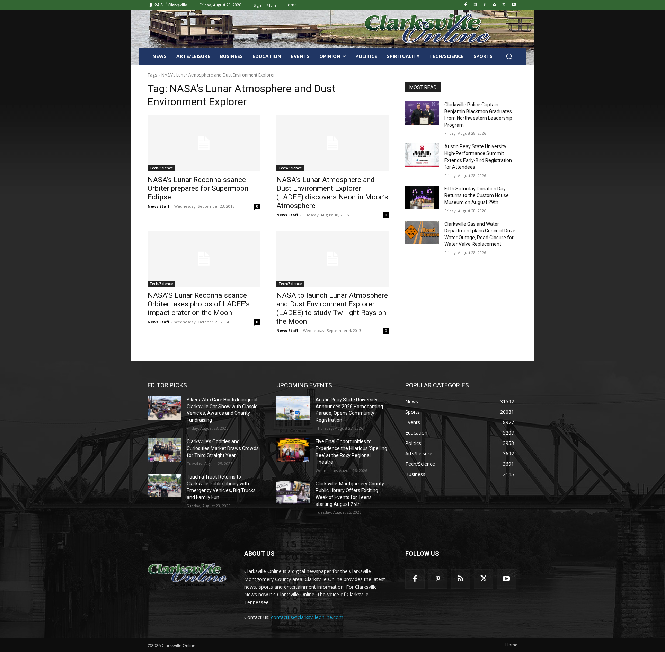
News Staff (158, 206)
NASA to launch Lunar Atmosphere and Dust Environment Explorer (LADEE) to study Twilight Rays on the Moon (332, 308)
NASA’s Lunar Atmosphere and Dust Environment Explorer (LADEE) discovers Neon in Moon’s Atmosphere (332, 193)
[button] (509, 56)
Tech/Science (161, 168)
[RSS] (494, 5)
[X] (504, 5)
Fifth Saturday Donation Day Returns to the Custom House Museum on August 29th (476, 195)
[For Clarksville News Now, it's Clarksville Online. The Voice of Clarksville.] (188, 573)
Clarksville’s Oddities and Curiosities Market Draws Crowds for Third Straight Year (223, 448)
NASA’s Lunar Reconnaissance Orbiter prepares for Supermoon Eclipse (198, 188)
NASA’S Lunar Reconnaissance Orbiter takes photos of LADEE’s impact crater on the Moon (199, 304)
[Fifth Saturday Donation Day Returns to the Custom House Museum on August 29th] (422, 197)
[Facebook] (465, 5)
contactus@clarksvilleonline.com (307, 617)
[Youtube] (513, 5)
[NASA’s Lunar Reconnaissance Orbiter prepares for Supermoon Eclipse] (204, 143)
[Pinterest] (485, 5)
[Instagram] (475, 5)
